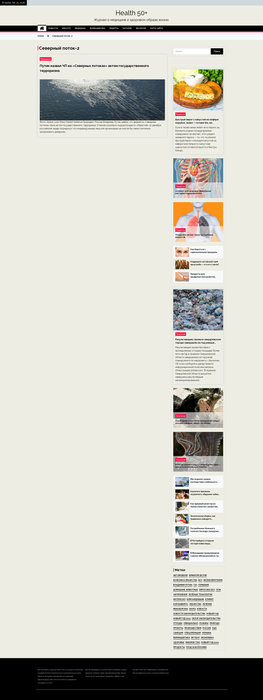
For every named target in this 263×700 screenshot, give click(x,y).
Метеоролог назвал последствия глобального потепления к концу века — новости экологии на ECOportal (204, 480)
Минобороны (180, 609)
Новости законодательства (189, 614)
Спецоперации (192, 633)
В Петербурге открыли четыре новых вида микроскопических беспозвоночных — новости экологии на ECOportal (204, 542)
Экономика (207, 638)
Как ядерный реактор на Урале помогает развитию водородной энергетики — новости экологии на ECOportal (204, 505)
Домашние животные (185, 590)
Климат (209, 599)
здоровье (178, 642)
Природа (214, 623)
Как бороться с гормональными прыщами (203, 250)
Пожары (203, 623)
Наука (192, 609)
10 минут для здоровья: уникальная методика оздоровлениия (193, 192)
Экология (141, 28)
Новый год (212, 614)
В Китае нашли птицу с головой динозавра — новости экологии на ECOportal (198, 466)
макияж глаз (192, 642)
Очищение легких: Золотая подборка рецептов (194, 236)
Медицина (80, 28)
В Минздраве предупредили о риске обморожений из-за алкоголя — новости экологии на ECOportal (204, 554)
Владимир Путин (182, 585)
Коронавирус (180, 604)
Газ (195, 585)
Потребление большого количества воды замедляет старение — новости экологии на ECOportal (205, 530)
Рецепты (113, 28)
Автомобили (180, 575)
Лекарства (195, 604)
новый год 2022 (210, 642)
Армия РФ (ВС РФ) (198, 575)
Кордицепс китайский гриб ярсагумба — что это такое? (204, 263)
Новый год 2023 (182, 618)
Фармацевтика (97, 28)
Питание (127, 28)
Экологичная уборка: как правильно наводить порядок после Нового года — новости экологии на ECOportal (204, 517)
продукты (179, 647)
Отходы (177, 623)
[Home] (42, 28)
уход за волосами (196, 647)
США (214, 628)
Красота (66, 28)
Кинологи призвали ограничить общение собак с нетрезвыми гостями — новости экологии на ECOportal (204, 493)
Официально (191, 623)
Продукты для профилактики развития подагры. (202, 275)
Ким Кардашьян (195, 599)
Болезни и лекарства (185, 580)
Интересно (179, 599)
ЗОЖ (218, 590)
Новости (53, 28)
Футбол (195, 638)
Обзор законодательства (206, 618)
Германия (203, 585)
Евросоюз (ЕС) (207, 590)
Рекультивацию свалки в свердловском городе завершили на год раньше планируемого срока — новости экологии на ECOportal (198, 341)
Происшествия (192, 628)
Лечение (207, 604)
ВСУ (200, 580)
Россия (207, 628)
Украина (206, 633)
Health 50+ (132, 13)
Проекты (178, 628)
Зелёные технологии (200, 594)
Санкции (178, 633)
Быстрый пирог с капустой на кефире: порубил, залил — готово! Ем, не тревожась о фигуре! (197, 121)
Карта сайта (156, 28)
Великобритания (213, 580)
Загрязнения (180, 594)
